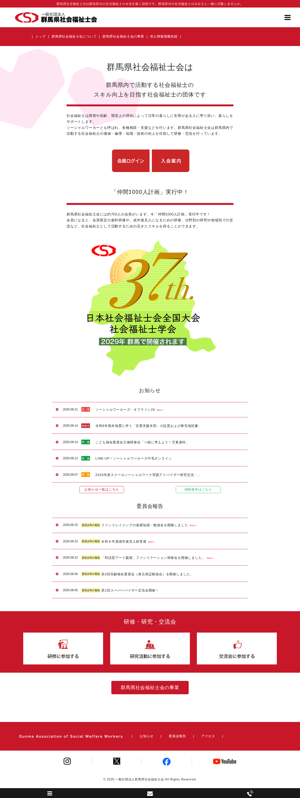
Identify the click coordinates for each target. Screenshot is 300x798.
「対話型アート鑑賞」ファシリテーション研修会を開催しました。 (153, 558)
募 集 (86, 474)
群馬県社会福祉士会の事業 (123, 36)
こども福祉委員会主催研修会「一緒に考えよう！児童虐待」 (142, 442)
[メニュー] (288, 19)
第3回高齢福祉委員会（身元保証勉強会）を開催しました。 (147, 574)
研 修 (86, 442)
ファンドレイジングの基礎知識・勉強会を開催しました (144, 525)
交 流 (86, 409)
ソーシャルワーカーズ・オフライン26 (125, 409)
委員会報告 (177, 736)
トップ (40, 36)
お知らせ (147, 736)
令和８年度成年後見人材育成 (123, 541)
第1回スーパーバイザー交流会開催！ (130, 590)
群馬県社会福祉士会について (74, 36)
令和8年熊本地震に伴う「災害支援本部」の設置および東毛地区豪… (148, 426)
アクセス (208, 736)
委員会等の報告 (91, 525)
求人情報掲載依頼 (164, 36)
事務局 (86, 425)
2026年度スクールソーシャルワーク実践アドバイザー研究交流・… (148, 475)
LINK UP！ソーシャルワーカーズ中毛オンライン (133, 458)
